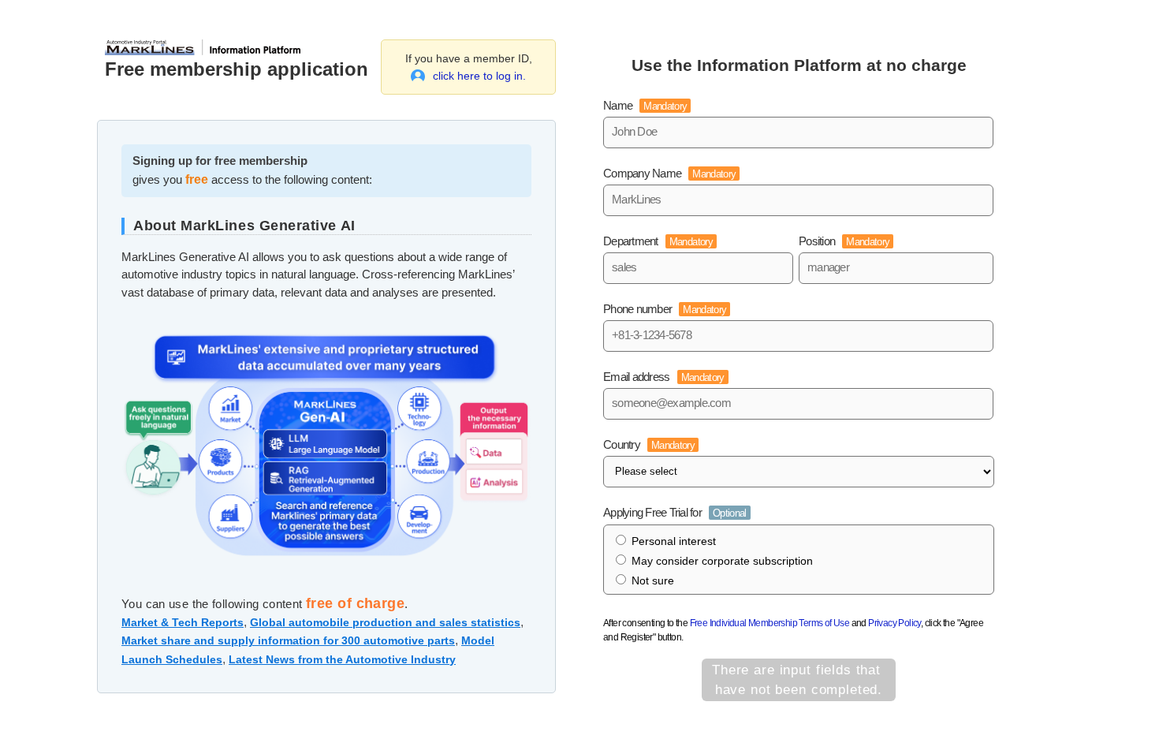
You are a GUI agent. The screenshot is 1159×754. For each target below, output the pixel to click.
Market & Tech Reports (182, 622)
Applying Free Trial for (675, 512)
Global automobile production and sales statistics (385, 622)
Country (649, 444)
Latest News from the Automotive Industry (342, 659)
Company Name (669, 173)
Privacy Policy (894, 623)
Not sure (653, 580)
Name (645, 105)
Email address (664, 376)
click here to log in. (479, 75)
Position (844, 241)
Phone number (664, 308)
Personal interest (674, 541)
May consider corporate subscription (722, 560)
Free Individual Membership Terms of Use (770, 623)
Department (658, 241)
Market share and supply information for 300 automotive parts (288, 640)
